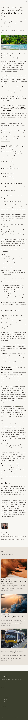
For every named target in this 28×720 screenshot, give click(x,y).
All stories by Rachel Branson (9, 543)
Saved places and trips (5, 709)
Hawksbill (14, 125)
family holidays (17, 406)
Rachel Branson (5, 30)
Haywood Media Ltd (8, 717)
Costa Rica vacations (5, 141)
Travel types (3, 689)
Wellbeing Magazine (5, 699)
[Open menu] (26, 1)
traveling (17, 488)
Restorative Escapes (17, 7)
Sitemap (2, 711)
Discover (8, 7)
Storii (2, 703)
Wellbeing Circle (4, 701)
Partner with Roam (4, 697)
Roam (2, 7)
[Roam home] (3, 2)
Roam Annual (3, 691)
